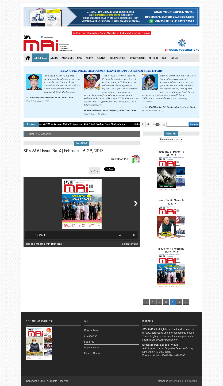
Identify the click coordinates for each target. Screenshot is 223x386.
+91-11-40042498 (163, 355)
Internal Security (118, 57)
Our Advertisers (137, 57)
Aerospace (101, 57)
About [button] (164, 57)
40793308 (179, 355)
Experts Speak (92, 353)
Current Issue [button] (40, 57)
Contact (175, 57)
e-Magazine (90, 336)
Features (89, 341)
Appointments (91, 347)
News (79, 57)
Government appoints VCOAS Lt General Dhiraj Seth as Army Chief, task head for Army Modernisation (57, 124)
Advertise (153, 57)
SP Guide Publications (184, 381)
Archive (54, 57)
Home (31, 134)
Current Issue (91, 330)
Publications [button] (67, 57)
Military (89, 57)
